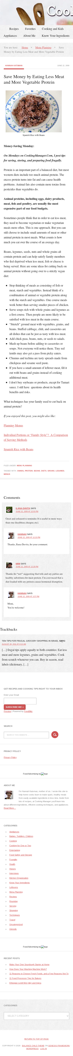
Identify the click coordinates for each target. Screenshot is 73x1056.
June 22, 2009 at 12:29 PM (27, 567)
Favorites (30, 29)
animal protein (25, 471)
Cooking (13, 841)
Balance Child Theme (33, 1046)
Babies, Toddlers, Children (21, 836)
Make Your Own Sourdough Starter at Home (29, 964)
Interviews (14, 873)
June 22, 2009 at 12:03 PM (27, 511)
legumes (60, 471)
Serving (12, 906)
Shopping (13, 910)
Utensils (13, 929)
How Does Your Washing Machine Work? (28, 969)
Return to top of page (36, 1039)
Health (12, 864)
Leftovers (13, 887)
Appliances (10, 35)
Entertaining (14, 850)
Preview (7, 711)
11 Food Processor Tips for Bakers (25, 978)
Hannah (22, 534)
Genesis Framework (59, 1046)
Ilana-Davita (23, 508)
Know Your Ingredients (55, 35)
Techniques (14, 915)
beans (37, 471)
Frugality (13, 859)
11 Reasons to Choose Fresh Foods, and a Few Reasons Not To (39, 973)
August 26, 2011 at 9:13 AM (14, 644)
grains (51, 471)
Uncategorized (16, 924)
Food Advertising (30, 774)
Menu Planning (24, 466)
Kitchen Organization (18, 878)
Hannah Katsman (13, 66)
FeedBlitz (28, 711)
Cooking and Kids (53, 29)
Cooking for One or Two (20, 845)
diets (43, 471)
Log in (43, 1049)
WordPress (32, 1049)
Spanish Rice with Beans (18, 449)
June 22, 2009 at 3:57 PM (28, 596)
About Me (29, 35)
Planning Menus (13, 425)
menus (7, 474)
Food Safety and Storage (20, 855)
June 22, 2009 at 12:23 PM (29, 537)
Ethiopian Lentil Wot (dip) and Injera (25, 983)
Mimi (18, 564)
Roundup (13, 901)
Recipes (14, 29)
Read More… (10, 808)
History (12, 869)
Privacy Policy (10, 757)
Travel (12, 920)
